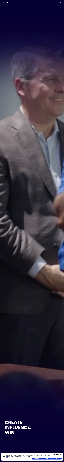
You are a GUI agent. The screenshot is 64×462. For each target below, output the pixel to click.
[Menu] (60, 2)
